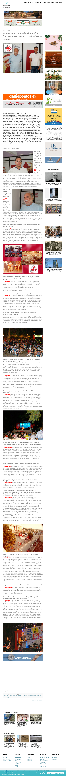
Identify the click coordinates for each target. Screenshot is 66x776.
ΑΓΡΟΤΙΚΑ (29, 757)
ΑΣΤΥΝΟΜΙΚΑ (18, 762)
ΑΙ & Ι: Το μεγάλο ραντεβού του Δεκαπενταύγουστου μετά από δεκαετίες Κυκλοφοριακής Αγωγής (36, 745)
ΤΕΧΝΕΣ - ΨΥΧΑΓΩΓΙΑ (44, 757)
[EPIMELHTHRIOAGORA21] (53, 160)
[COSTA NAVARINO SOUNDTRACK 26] (53, 59)
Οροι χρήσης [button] (21, 774)
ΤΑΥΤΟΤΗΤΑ (54, 757)
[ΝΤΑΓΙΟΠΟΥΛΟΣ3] (23, 97)
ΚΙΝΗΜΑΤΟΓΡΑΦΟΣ (44, 760)
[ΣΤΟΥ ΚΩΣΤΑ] (53, 75)
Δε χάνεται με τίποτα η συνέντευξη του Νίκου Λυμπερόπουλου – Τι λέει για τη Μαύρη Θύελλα (22, 724)
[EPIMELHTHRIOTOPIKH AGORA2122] (23, 657)
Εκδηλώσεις (11, 691)
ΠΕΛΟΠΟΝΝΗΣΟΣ (6, 759)
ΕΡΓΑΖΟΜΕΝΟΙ (18, 757)
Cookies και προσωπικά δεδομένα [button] (10, 774)
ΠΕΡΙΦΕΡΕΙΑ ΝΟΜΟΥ (7, 760)
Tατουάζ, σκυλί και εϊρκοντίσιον (54, 237)
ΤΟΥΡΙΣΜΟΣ (29, 760)
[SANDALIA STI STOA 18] (53, 43)
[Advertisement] (23, 83)
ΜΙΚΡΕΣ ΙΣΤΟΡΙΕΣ (43, 766)
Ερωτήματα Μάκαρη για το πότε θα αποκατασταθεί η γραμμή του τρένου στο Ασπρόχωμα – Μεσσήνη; (9, 746)
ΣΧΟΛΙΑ (16, 765)
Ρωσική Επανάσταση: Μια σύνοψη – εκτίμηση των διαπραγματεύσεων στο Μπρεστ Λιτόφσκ (54, 253)
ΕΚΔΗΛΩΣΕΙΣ (42, 759)
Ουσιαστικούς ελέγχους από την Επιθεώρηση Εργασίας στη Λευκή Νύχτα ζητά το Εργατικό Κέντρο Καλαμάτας (22, 745)
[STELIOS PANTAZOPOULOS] (53, 133)
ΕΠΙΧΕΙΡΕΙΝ (29, 759)
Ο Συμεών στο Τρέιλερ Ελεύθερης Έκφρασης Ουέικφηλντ (53, 184)
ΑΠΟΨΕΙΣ (17, 763)
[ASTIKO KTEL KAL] (53, 116)
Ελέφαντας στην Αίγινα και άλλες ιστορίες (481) (36, 723)
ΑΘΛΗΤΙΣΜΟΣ (42, 762)
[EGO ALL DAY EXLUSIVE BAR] (23, 15)
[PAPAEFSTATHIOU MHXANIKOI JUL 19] (53, 149)
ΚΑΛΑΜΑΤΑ (5, 757)
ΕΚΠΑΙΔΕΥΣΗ (17, 759)
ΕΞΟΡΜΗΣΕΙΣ (18, 766)
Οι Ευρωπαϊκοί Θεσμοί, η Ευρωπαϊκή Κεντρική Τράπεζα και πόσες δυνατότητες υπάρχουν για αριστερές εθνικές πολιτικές (54, 270)
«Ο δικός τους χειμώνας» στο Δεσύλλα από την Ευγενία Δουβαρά (54, 200)
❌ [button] (65, 771)
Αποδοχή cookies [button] (59, 773)
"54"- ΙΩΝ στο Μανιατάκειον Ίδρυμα (54, 215)
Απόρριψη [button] (50, 773)
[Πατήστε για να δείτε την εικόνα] (23, 58)
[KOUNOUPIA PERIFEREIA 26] (53, 88)
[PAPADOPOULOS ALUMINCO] (23, 105)
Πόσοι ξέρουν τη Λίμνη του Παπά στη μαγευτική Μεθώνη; (9, 723)
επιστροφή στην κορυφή (37, 700)
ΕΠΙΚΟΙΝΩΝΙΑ (55, 759)
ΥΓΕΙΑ (16, 760)
